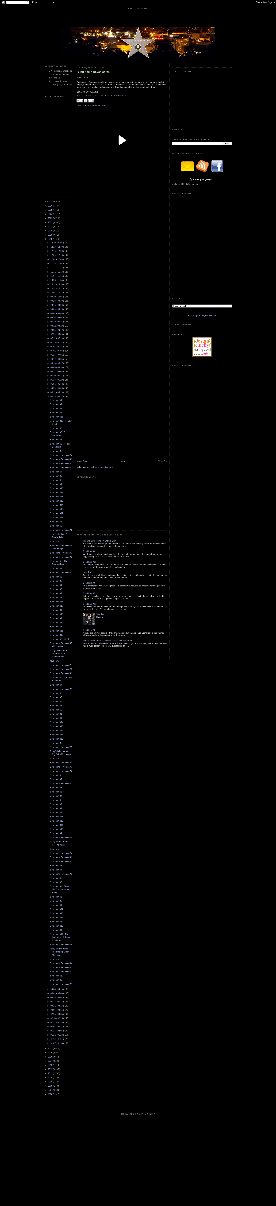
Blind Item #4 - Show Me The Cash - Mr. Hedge (59, 889)
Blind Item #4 (56, 472)
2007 (50, 1090)
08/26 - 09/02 (56, 317)
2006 (50, 1094)
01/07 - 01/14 (56, 1043)
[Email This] (78, 100)
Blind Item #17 (56, 492)
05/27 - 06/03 (56, 371)
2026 (50, 206)
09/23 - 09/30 (56, 301)
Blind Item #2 (56, 480)
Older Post (163, 461)
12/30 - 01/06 (56, 243)
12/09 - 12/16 (56, 255)
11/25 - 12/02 (56, 263)
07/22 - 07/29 (56, 338)
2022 (50, 222)
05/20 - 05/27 (56, 376)
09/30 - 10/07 (56, 297)
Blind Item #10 (56, 521)
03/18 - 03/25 (56, 1001)
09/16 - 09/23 (56, 305)
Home (122, 461)
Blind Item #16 (56, 497)
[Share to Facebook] (89, 100)
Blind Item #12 (56, 412)
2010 (50, 1077)
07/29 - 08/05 (56, 334)
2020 (50, 231)
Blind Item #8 (56, 775)
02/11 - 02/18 (56, 1022)
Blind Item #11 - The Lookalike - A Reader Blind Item (60, 937)
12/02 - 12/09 (56, 259)
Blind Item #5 (56, 451)
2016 (50, 1052)
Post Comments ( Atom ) (101, 467)
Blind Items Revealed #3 (61, 459)
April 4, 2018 (82, 77)
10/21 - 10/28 (56, 284)
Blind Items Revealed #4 (61, 455)
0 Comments (120, 96)
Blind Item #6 (56, 577)
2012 (50, 1069)
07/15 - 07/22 (56, 342)
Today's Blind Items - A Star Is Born (99, 541)
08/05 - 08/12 (56, 330)
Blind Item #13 (56, 408)
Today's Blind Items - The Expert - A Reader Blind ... (59, 653)
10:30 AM (108, 96)
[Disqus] (122, 287)
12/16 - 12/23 (56, 251)
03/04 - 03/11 (56, 1010)
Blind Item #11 (56, 417)
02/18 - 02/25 (56, 1018)
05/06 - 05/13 (56, 384)
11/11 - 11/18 (56, 272)
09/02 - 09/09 (56, 313)
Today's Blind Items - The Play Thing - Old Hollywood (107, 640)
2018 (50, 239)
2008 (50, 1086)
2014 (50, 1061)
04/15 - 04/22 (56, 396)
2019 (50, 235)
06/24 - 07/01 (56, 355)
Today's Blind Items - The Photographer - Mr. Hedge (60, 952)
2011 (50, 1073)
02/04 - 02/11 (56, 1026)
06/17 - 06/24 (56, 359)
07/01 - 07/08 (56, 351)
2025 (50, 210)
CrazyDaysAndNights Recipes (202, 315)
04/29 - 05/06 (56, 388)
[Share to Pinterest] (92, 100)
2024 (50, 214)
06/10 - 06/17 (56, 363)
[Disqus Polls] (122, 207)
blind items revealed (96, 105)
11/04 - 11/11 (56, 276)
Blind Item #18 (56, 488)
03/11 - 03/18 (56, 1006)
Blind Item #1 (56, 484)
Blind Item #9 (56, 428)
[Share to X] (85, 100)
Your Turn (54, 541)
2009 (50, 1082)
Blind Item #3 (56, 476)
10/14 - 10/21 (56, 288)
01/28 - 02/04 (56, 1031)
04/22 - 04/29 (56, 392)
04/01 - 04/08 (56, 993)
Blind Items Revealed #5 (61, 530)
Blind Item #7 (56, 439)
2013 (50, 1065)
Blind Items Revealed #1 (61, 467)
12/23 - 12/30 (56, 247)
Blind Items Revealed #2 (61, 463)
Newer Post (82, 461)
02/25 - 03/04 (56, 1014)
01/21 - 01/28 (56, 1035)
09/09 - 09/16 (56, 309)
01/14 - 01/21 (56, 1039)
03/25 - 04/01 (56, 997)
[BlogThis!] (81, 100)
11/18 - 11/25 (56, 267)
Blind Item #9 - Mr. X (59, 639)
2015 (50, 1057)
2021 (50, 226)
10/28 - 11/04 (56, 280)
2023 (50, 218)
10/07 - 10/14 (56, 292)
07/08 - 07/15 (56, 346)
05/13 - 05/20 (56, 380)
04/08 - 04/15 (56, 989)
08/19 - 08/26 (56, 321)
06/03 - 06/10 (56, 367)
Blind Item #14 (56, 404)
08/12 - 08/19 (56, 326)
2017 (50, 1048)
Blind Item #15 (56, 400)
